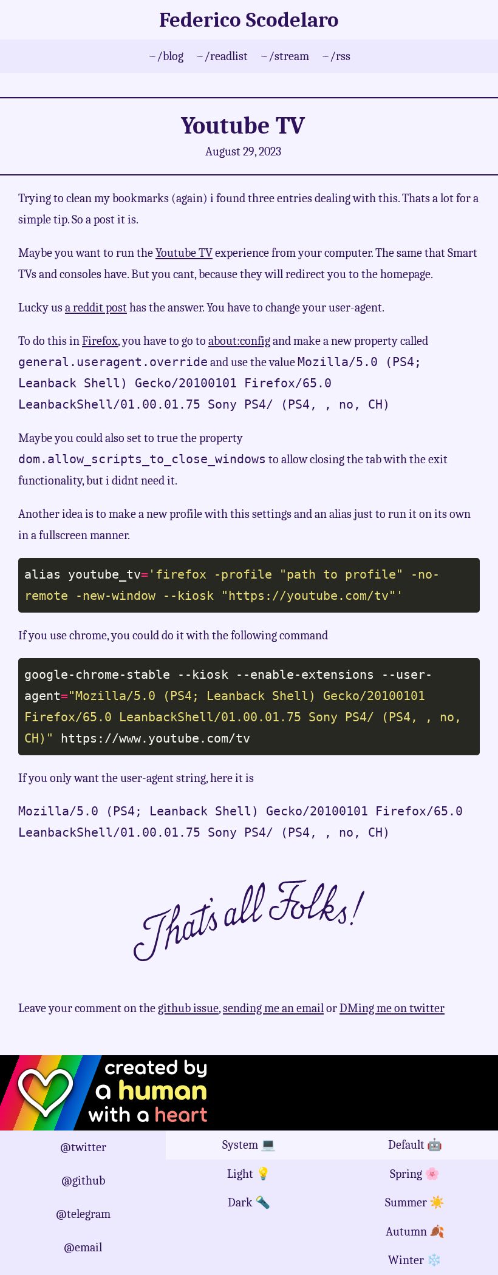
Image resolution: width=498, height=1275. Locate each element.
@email (83, 1247)
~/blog (165, 56)
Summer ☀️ (415, 1202)
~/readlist (222, 56)
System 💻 (249, 1145)
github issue (188, 1008)
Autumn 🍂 (415, 1232)
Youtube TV (184, 253)
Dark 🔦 (249, 1202)
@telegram (83, 1214)
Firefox (100, 341)
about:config (239, 341)
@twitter (83, 1147)
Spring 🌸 (415, 1174)
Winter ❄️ (415, 1260)
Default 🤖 (415, 1145)
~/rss (335, 56)
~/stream (284, 56)
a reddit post (96, 307)
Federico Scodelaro (249, 19)
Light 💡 (249, 1174)
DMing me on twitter (392, 1008)
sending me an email (273, 1008)
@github (83, 1181)
